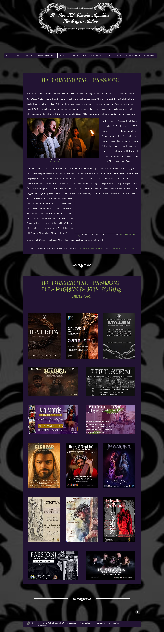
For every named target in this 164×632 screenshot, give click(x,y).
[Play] (137, 612)
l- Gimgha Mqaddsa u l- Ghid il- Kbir (93, 248)
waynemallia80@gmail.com (42, 625)
